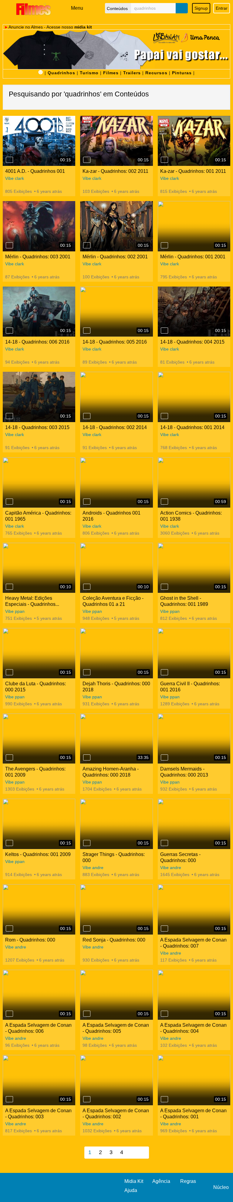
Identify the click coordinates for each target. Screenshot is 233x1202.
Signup (201, 8)
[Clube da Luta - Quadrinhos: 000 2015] (39, 653)
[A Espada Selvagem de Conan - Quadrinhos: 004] (194, 995)
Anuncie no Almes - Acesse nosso (50, 27)
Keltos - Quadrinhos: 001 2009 (38, 854)
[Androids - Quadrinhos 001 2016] (116, 482)
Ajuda (130, 1190)
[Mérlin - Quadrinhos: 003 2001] (39, 226)
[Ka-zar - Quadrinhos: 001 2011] (194, 141)
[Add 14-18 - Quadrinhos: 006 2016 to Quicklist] (9, 330)
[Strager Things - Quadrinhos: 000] (116, 824)
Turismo (89, 72)
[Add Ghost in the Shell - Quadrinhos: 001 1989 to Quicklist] (164, 587)
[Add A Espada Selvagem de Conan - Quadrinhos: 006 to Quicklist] (9, 1014)
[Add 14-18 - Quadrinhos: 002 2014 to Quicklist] (86, 416)
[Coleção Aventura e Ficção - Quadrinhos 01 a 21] (116, 568)
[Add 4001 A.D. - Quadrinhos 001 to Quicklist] (9, 160)
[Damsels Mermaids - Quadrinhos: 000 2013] (194, 738)
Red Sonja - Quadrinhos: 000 (114, 939)
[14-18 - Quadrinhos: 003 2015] (39, 397)
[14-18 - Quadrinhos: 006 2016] (39, 312)
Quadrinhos (61, 72)
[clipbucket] (33, 9)
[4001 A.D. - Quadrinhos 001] (39, 141)
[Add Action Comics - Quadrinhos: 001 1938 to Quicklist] (164, 502)
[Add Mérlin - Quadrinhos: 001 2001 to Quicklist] (164, 245)
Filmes (111, 72)
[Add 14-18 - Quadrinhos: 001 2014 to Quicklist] (164, 416)
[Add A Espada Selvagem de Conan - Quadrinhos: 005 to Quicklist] (86, 1014)
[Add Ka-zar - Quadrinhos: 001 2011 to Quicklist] (164, 160)
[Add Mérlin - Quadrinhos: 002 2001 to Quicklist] (86, 245)
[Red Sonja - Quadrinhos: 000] (116, 909)
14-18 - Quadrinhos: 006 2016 (37, 341)
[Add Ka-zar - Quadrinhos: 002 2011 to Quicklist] (86, 160)
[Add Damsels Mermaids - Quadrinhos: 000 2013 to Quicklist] (164, 757)
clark (19, 178)
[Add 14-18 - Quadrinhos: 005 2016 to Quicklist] (86, 330)
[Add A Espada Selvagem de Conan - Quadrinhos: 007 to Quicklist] (164, 928)
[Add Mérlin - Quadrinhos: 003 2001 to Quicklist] (9, 245)
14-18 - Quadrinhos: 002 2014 (115, 427)
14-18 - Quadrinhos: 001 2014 (192, 427)
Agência (161, 1181)
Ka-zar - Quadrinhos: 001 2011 (193, 171)
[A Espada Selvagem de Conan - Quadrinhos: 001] (194, 1080)
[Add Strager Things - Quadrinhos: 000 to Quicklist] (86, 843)
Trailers (132, 72)
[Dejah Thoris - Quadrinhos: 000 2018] (116, 653)
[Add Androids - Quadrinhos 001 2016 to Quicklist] (86, 502)
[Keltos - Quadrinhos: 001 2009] (39, 824)
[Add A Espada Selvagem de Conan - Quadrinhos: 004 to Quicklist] (164, 1014)
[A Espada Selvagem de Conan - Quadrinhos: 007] (194, 909)
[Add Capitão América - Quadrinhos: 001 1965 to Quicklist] (9, 502)
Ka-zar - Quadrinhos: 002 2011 (115, 171)
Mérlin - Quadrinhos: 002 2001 (115, 256)
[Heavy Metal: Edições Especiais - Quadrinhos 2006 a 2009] (39, 568)
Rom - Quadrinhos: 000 (30, 939)
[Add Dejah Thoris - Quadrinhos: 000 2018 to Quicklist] (86, 672)
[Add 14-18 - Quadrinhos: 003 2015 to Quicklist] (9, 416)
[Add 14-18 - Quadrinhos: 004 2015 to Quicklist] (164, 330)
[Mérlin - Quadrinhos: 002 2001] (116, 226)
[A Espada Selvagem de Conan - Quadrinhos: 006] (39, 995)
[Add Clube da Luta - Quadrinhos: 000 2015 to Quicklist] (9, 672)
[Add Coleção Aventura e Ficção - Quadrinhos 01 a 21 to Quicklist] (86, 587)
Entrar (222, 8)
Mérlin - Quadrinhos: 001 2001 (192, 256)
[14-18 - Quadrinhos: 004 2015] (194, 312)
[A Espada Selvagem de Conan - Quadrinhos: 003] (39, 1080)
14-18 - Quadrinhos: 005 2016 (115, 341)
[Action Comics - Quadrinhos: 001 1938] (194, 482)
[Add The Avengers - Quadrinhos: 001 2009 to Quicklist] (9, 757)
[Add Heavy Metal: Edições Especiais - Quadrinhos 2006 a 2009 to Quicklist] (9, 587)
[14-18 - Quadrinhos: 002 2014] (116, 397)
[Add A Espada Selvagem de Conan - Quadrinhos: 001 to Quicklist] (164, 1099)
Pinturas (182, 72)
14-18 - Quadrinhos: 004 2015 (192, 341)
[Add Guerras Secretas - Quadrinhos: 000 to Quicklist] (164, 843)
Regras (188, 1181)
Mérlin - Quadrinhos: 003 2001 (37, 256)
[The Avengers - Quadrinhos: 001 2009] (39, 738)
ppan (20, 611)
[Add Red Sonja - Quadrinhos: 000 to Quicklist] (86, 928)
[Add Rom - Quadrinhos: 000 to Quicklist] (9, 928)
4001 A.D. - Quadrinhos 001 (35, 171)
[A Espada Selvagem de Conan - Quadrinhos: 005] (116, 995)
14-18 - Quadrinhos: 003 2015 (37, 427)
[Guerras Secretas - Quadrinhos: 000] (194, 824)
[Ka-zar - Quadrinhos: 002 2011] (116, 141)
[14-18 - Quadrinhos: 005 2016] (116, 312)
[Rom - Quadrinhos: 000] (39, 909)
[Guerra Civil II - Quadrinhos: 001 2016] (194, 653)
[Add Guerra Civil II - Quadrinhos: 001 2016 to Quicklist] (164, 672)
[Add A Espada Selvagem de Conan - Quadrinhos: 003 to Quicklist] (9, 1099)
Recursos (156, 72)
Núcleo (221, 1187)
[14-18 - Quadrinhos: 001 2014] (194, 397)
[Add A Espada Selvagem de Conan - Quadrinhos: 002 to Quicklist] (86, 1099)
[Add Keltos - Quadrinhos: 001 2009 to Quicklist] (9, 843)
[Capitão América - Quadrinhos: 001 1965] (39, 482)
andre (97, 867)
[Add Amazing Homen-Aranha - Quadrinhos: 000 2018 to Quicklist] (86, 757)
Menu (77, 8)
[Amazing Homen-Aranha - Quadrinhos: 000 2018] (116, 738)
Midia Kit (133, 1181)
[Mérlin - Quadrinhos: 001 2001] (194, 226)
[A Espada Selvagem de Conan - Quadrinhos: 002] (116, 1080)
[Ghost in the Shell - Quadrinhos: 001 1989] (194, 568)
